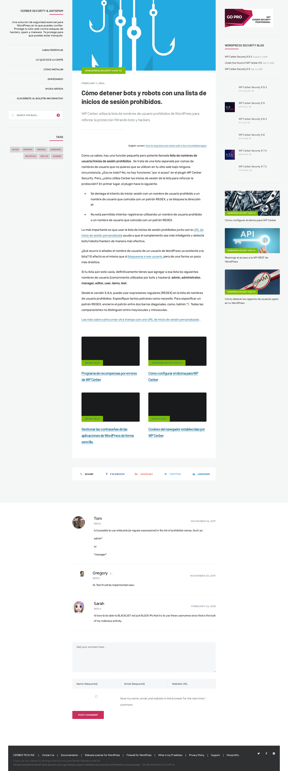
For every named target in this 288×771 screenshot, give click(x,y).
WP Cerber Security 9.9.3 (238, 56)
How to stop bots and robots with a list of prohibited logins (176, 145)
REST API (44, 156)
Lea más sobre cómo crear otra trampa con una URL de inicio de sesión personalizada (140, 319)
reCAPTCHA (30, 156)
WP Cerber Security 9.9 (237, 69)
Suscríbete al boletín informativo (40, 98)
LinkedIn (204, 474)
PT (170, 765)
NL (159, 765)
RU (155, 765)
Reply (97, 523)
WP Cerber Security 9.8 (252, 135)
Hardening (55, 150)
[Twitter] (259, 753)
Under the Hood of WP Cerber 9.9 (243, 63)
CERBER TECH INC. (24, 755)
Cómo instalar (53, 69)
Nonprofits (233, 755)
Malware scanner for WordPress (102, 755)
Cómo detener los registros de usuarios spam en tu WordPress (252, 301)
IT (166, 765)
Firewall (41, 150)
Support (215, 755)
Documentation (69, 755)
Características (52, 50)
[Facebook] (266, 753)
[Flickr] (272, 753)
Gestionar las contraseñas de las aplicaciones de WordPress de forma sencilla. (108, 435)
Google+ (146, 474)
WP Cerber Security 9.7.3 (253, 166)
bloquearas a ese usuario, (145, 256)
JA (173, 765)
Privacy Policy (196, 755)
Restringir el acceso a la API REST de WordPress (246, 259)
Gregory (103, 573)
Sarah (99, 603)
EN (143, 765)
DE (148, 765)
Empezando (55, 79)
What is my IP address (170, 755)
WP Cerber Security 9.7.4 (253, 150)
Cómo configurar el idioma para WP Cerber (250, 220)
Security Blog (92, 363)
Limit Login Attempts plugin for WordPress (76, 765)
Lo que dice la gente (49, 59)
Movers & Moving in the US (45, 760)
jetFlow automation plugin (128, 765)
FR (151, 765)
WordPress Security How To (103, 70)
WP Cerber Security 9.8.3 (253, 119)
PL (163, 765)
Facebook (117, 474)
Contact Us (48, 755)
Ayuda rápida (54, 88)
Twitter (175, 474)
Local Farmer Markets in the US (83, 760)
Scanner (57, 156)
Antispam (27, 150)
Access (15, 150)
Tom (98, 518)
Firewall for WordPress (138, 755)
